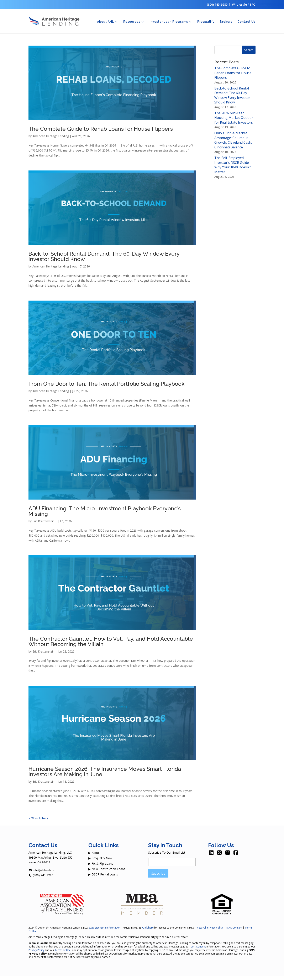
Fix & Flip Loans (102, 863)
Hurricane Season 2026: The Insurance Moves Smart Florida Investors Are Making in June (104, 771)
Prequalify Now (102, 858)
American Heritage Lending (50, 136)
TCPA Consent (234, 927)
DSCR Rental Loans (105, 874)
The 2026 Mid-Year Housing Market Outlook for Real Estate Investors (233, 118)
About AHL (105, 21)
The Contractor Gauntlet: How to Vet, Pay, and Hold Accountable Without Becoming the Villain (110, 641)
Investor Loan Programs (168, 21)
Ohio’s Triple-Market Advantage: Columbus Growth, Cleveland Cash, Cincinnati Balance (233, 140)
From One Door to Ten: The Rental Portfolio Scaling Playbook (106, 384)
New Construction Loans (108, 869)
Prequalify (206, 21)
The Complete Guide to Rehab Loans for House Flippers (100, 129)
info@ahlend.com (44, 870)
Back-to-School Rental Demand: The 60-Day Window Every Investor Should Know (103, 256)
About (96, 853)
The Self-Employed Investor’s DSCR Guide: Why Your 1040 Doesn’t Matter (232, 164)
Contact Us (246, 21)
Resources (131, 21)
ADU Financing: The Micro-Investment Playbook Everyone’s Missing (104, 511)
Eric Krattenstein (43, 521)
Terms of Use (63, 950)
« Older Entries (38, 818)
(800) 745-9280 (217, 4)
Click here (148, 927)
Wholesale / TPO (244, 4)
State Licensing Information (104, 927)
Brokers (226, 21)
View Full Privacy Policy (209, 927)
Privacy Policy (36, 950)
